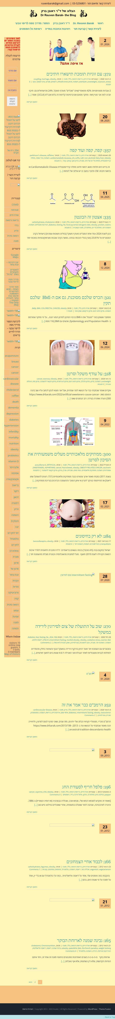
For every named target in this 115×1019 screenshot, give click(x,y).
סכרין (65, 470)
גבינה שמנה (56, 948)
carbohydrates (38, 222)
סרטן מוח (36, 381)
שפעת (16, 616)
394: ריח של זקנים (13, 151)
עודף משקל (41, 81)
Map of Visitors (12, 654)
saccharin (107, 467)
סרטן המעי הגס (98, 311)
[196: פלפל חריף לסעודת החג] (72, 763)
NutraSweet (67, 467)
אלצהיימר (14, 467)
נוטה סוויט (77, 470)
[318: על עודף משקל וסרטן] (72, 352)
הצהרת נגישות (27, 1009)
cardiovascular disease (42, 709)
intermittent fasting (58, 640)
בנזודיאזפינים (95, 544)
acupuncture (12, 355)
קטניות (44, 869)
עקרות (16, 580)
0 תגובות (57, 160)
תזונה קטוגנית (78, 227)
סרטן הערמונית (62, 381)
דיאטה (78, 869)
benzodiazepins (39, 541)
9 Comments (55, 794)
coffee (15, 395)
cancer (39, 378)
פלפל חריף (78, 794)
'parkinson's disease (42, 155)
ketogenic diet (84, 224)
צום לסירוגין (75, 642)
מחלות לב (87, 227)
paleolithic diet (75, 948)
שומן (68, 642)
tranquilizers (105, 544)
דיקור (16, 491)
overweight (92, 81)
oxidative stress (93, 640)
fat (64, 224)
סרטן (92, 381)
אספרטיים (107, 470)
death (15, 401)
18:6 (55, 637)
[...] (29, 94)
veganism (94, 869)
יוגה (17, 527)
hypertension (11, 425)
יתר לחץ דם (13, 533)
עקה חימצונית (85, 642)
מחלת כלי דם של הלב (92, 160)
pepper (108, 794)
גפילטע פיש (99, 794)
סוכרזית (70, 470)
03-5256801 (79, 3)
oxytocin (101, 81)
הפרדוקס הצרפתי (104, 951)
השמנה (75, 81)
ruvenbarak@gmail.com (55, 3)
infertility (14, 431)
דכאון (16, 497)
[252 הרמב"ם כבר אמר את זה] (72, 684)
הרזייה (94, 951)
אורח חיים (87, 79)
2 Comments (46, 642)
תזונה (65, 79)
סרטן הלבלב (85, 381)
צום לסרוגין (101, 715)
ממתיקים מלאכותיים (89, 470)
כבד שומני (39, 158)
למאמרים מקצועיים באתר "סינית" (12, 272)
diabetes (52, 224)
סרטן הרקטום (87, 311)
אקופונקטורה (12, 479)
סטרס (48, 81)
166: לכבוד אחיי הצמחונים (88, 861)
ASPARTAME (50, 467)
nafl (82, 158)
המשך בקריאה (32, 102)
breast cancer (15, 364)
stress (108, 81)
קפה (64, 160)
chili (44, 792)
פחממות (58, 869)
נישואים (54, 81)
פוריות (16, 586)
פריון (65, 709)
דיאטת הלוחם (37, 640)
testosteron (106, 712)
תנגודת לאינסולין (60, 642)
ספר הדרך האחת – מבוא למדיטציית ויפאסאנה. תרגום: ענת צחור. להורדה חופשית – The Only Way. (12, 295)
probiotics (13, 455)
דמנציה (15, 503)
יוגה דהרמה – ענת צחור (12, 263)
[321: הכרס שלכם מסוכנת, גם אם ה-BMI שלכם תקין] (72, 275)
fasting (59, 224)
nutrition (14, 443)
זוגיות (70, 81)
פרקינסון (75, 160)
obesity (53, 79)
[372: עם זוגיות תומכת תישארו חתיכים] (72, 51)
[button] (15, 28)
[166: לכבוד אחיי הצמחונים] (72, 838)
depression (12, 413)
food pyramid (72, 224)
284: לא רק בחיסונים (93, 536)
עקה (34, 81)
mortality (14, 437)
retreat (15, 210)
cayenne (38, 792)
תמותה (15, 628)
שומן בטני (78, 311)
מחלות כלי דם (97, 227)
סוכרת (82, 160)
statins (108, 224)
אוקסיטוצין (83, 81)
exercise (46, 378)
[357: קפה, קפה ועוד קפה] (72, 127)
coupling (37, 79)
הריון (16, 509)
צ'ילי (71, 794)
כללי (69, 79)
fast (37, 637)
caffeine (50, 155)
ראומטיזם (66, 794)
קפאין (69, 160)
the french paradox (90, 948)
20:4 (51, 637)
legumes (44, 866)
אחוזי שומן (64, 712)
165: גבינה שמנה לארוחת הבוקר (84, 940)
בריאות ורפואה (77, 79)
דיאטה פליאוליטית (39, 948)
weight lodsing (105, 948)
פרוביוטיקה (13, 592)
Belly (34, 308)
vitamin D (13, 461)
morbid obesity (73, 640)
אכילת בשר (85, 869)
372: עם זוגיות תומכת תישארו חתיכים (78, 74)
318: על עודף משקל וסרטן (89, 373)
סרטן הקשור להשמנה (48, 381)
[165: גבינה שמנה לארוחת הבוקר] (72, 915)
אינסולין (46, 640)
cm (73, 158)
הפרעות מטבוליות (41, 224)
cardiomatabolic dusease (60, 158)
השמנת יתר (106, 227)
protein (101, 224)
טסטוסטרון (35, 712)
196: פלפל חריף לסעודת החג (86, 787)
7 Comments (34, 869)
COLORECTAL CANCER (50, 308)
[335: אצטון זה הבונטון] (72, 199)
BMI (38, 308)
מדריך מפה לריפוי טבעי (13, 280)
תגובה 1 (69, 311)
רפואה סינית (13, 236)
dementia (13, 407)
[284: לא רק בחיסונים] (72, 513)
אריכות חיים (56, 712)
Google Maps (15, 256)
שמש (16, 610)
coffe (77, 158)
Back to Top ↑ (109, 1017)
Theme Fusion (105, 1009)
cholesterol (49, 222)
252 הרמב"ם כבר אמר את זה (86, 704)
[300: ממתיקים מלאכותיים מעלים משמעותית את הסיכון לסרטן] (72, 431)
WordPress (92, 1009)
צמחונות (51, 869)
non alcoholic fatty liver (94, 158)
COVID (15, 205)
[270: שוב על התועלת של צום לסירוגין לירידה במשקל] (72, 595)
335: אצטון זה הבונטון (92, 217)
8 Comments (71, 951)
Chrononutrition (48, 945)
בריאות (48, 712)
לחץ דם (15, 544)
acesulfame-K (40, 465)
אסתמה (15, 473)
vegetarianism (105, 869)
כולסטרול (65, 869)
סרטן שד (15, 568)
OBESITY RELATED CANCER (91, 467)
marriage (45, 79)
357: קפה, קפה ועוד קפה (90, 150)
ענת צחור (14, 574)
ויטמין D (15, 521)
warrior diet (106, 640)
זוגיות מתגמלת (63, 81)
